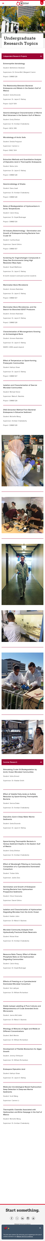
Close (40, 1229)
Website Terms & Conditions (25, 1236)
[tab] (22, 56)
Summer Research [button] (10, 762)
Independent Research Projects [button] (15, 56)
